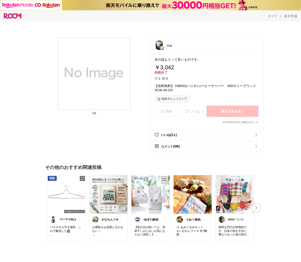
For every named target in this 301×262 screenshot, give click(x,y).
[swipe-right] (256, 208)
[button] (159, 45)
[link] (66, 194)
